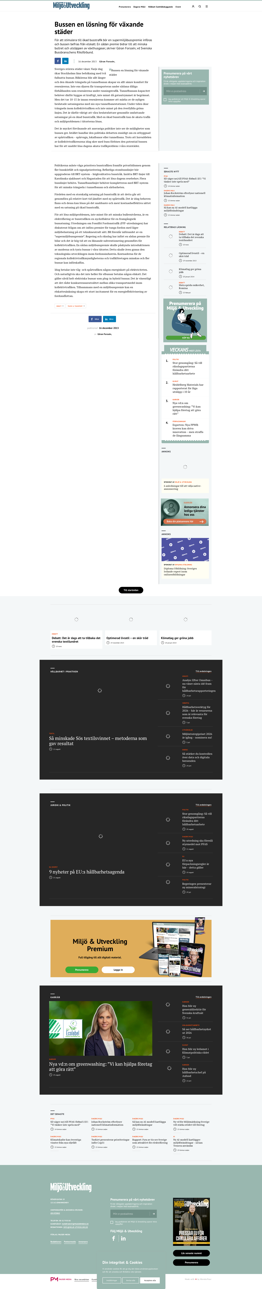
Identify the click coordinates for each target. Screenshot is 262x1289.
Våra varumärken (81, 1279)
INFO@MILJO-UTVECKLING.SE (75, 1227)
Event (178, 7)
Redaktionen (55, 1241)
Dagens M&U (139, 7)
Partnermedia (70, 1241)
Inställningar (111, 1280)
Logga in (118, 969)
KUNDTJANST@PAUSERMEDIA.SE (75, 1224)
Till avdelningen (204, 671)
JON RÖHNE (55, 1213)
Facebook (113, 1238)
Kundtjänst (97, 1279)
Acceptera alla (150, 1280)
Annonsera (83, 1241)
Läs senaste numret (191, 1253)
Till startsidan (131, 590)
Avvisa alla (130, 1280)
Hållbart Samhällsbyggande (160, 7)
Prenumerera (125, 7)
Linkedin (123, 1238)
